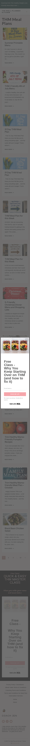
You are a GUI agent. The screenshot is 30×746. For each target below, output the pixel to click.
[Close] (27, 339)
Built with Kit (15, 403)
